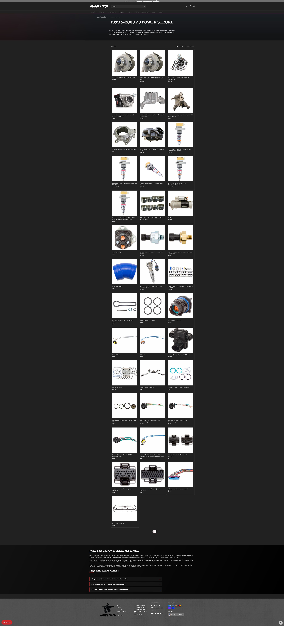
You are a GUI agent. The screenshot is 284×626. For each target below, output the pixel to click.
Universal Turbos (145, 12)
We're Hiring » (156, 1)
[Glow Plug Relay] (125, 239)
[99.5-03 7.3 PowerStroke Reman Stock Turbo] (125, 65)
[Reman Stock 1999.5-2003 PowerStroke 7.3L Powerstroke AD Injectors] (181, 138)
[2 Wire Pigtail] (125, 342)
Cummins (93, 12)
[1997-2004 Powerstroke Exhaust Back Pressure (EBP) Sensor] (181, 240)
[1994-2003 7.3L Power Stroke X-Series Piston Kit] (153, 205)
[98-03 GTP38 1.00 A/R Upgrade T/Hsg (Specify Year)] (153, 138)
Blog (118, 613)
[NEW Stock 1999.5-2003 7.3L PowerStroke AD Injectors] (153, 172)
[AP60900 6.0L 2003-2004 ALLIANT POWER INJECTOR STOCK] (153, 275)
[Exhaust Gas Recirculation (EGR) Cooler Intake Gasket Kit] (181, 275)
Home (98, 17)
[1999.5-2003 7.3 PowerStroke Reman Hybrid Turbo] (153, 66)
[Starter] (181, 205)
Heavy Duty (122, 12)
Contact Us (139, 1)
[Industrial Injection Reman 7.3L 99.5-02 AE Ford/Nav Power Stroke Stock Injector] (125, 206)
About (118, 605)
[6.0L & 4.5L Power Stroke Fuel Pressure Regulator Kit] (125, 309)
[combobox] (128, 6)
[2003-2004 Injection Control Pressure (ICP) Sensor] (153, 240)
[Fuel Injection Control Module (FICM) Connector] (181, 443)
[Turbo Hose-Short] (125, 274)
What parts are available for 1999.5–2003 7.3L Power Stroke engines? (109, 579)
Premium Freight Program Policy (140, 612)
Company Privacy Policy (140, 609)
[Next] (154, 531)
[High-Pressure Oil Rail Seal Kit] (153, 308)
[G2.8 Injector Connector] (181, 308)
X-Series (137, 12)
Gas (130, 12)
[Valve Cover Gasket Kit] (125, 511)
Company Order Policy (139, 605)
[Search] (144, 6)
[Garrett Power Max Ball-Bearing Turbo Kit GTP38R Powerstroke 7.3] (125, 103)
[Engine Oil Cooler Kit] (125, 375)
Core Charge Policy (139, 607)
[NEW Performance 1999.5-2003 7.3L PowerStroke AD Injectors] (181, 172)
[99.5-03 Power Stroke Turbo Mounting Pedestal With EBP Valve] (181, 103)
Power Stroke (111, 12)
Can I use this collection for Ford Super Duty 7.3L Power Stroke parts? (109, 589)
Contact (161, 12)
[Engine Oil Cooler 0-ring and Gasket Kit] (181, 375)
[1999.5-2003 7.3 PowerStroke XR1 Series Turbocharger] (181, 66)
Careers (119, 607)
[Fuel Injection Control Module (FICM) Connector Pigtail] (153, 409)
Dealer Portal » (138, 614)
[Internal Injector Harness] (153, 375)
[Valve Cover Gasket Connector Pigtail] (181, 476)
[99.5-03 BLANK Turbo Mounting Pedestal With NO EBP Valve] (153, 103)
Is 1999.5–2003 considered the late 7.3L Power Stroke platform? (108, 584)
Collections (103, 17)
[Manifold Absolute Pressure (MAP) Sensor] (181, 342)
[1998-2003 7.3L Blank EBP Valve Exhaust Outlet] (125, 137)
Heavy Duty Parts (121, 611)
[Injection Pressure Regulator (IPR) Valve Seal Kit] (125, 409)
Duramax (102, 12)
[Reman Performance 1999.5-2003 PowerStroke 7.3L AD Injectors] (125, 172)
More (153, 12)
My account (120, 615)
